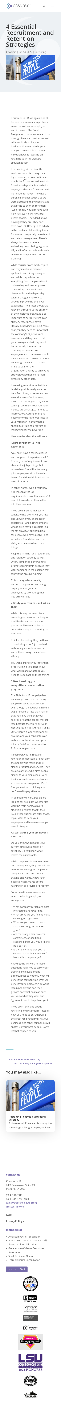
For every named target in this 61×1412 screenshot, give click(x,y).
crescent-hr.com (15, 1206)
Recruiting (40, 52)
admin (12, 52)
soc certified (16, 1269)
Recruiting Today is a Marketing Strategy (27, 1118)
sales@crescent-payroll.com (21, 1202)
